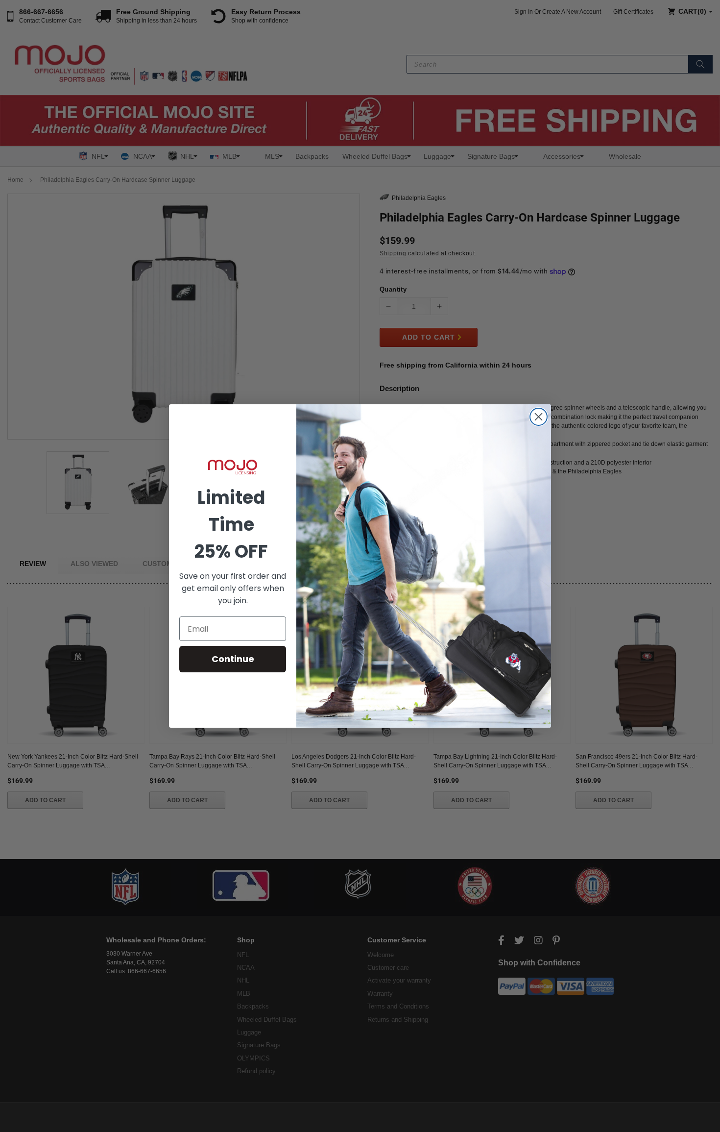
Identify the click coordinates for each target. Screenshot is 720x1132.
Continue (233, 659)
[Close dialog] (538, 416)
